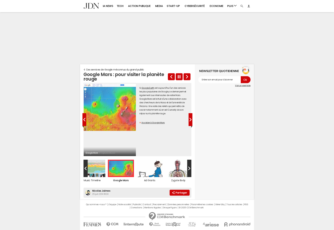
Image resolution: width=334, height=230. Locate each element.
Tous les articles (234, 204)
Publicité (137, 204)
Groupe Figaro (170, 208)
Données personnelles (178, 204)
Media (159, 6)
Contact (147, 204)
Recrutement (159, 204)
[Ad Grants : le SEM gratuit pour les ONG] (187, 76)
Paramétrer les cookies (202, 204)
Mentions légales (152, 208)
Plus (230, 6)
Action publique (139, 6)
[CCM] (112, 224)
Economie (216, 6)
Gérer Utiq (220, 204)
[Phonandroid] (237, 224)
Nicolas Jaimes (101, 191)
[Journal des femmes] (92, 224)
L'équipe (112, 204)
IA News (108, 6)
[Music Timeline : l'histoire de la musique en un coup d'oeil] (171, 76)
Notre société (124, 204)
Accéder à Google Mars (153, 123)
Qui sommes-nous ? (96, 204)
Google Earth (148, 88)
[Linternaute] (134, 224)
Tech (120, 6)
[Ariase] (211, 224)
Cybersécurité (195, 6)
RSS (246, 204)
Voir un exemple (242, 86)
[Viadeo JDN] (192, 224)
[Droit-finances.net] (154, 224)
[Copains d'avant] (173, 224)
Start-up (173, 6)
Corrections (136, 208)
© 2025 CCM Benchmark (191, 208)
